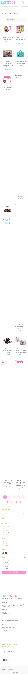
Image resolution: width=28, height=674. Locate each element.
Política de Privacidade (8, 627)
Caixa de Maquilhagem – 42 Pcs (7, 351)
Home (2, 7)
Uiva (12, 669)
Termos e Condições (7, 630)
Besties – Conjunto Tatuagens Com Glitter (7, 64)
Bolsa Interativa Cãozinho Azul (20, 62)
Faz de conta (12, 7)
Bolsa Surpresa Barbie (8, 88)
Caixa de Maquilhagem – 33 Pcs (20, 326)
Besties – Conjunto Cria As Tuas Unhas (20, 39)
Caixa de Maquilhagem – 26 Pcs (7, 219)
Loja (7, 7)
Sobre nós (4, 625)
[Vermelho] (6, 553)
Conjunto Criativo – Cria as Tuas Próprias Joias (20, 483)
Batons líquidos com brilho (7, 38)
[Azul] (3, 553)
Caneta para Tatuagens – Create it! (8, 482)
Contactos (4, 633)
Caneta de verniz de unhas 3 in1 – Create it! (20, 351)
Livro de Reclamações (7, 636)
